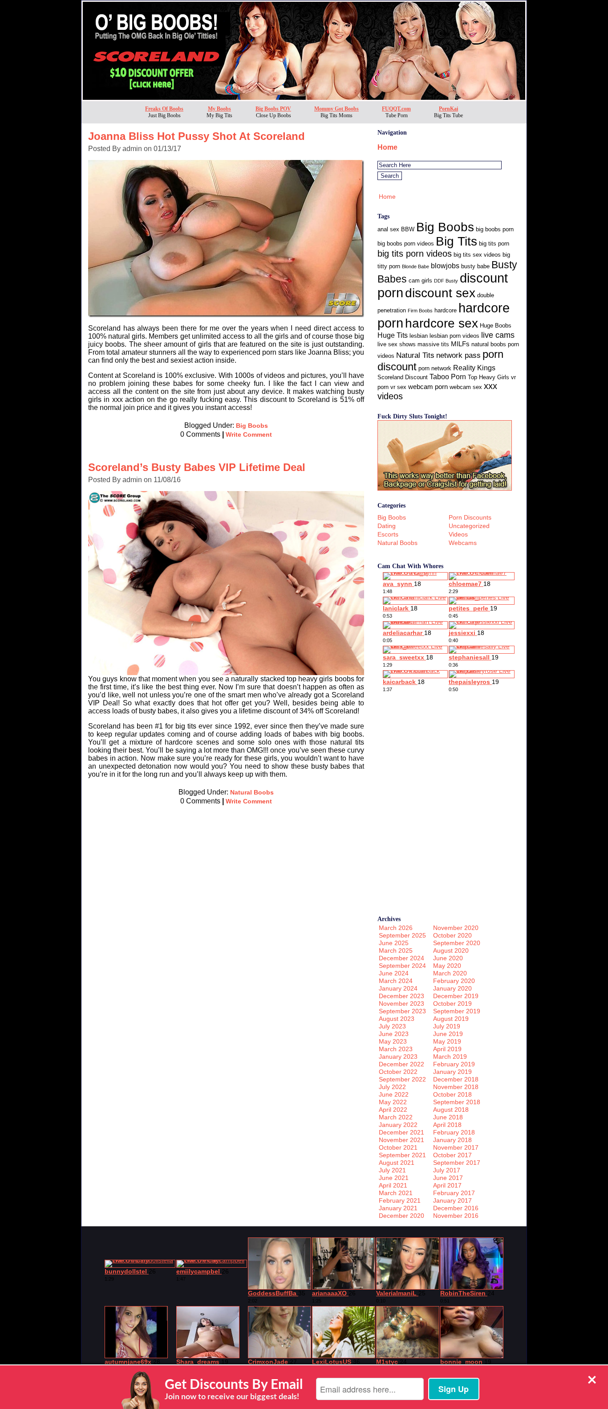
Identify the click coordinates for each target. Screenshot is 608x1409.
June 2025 (394, 942)
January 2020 (452, 988)
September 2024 (402, 965)
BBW (407, 229)
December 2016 (455, 1208)
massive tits (433, 344)
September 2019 (456, 1011)
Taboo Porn (448, 377)
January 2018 (452, 1139)
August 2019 (451, 1018)
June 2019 (448, 1033)
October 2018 (452, 1094)
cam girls (420, 280)
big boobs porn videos (405, 243)
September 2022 (402, 1079)
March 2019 (450, 1056)
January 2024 (398, 988)
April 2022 (393, 1109)
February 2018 (454, 1132)
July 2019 (446, 1026)
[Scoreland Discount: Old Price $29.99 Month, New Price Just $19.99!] (304, 98)
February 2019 (454, 1064)
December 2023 (401, 995)
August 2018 (451, 1109)
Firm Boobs (420, 310)
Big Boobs (252, 425)
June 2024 (394, 973)
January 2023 (398, 1056)
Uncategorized (469, 525)
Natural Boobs (252, 792)
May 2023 (393, 1041)
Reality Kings (474, 368)
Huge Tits (392, 335)
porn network (434, 368)
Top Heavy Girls (488, 377)
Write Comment (249, 434)
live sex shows (396, 344)
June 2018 (448, 1117)
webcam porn (428, 386)
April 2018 (447, 1124)
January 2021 (398, 1208)
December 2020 (401, 1215)
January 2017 (452, 1200)
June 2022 (394, 1094)
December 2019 (455, 995)
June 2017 (448, 1177)
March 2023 (396, 1049)
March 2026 (396, 927)
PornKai (448, 109)
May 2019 (447, 1041)
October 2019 (452, 1003)
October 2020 (452, 935)
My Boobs (219, 109)
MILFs (460, 344)
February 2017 (454, 1192)
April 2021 (393, 1185)
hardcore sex (441, 323)
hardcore (445, 310)
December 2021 (401, 1132)
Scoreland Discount (402, 377)
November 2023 (401, 1003)
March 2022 (396, 1117)
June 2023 (394, 1033)
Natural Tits (415, 355)
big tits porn (494, 243)
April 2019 (447, 1049)
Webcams (463, 542)
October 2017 (452, 1155)
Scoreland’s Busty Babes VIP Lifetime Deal (196, 467)
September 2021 (402, 1155)
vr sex (398, 387)
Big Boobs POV (273, 109)
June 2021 (394, 1177)
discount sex (440, 293)
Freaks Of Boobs (164, 109)
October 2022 (398, 1071)
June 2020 (448, 958)
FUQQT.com (396, 109)
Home (387, 147)
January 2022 (398, 1124)
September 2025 (402, 935)
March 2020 (450, 973)
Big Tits (456, 241)
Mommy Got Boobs (336, 109)
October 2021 (398, 1147)
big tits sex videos (477, 254)
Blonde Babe (415, 266)
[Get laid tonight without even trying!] (444, 488)
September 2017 (456, 1162)
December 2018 (455, 1079)
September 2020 (456, 942)
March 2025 (396, 950)
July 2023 (392, 1026)
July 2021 (392, 1170)
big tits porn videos (414, 253)
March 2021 (396, 1192)
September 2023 (402, 1011)
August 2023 (396, 1018)
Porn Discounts (470, 517)
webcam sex (466, 387)
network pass (458, 355)
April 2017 (447, 1185)
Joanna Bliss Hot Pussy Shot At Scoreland (196, 136)
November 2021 (401, 1139)
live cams (498, 335)
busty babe (475, 266)
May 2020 (447, 965)
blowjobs (445, 266)
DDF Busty (446, 280)
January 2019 (452, 1071)
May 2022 (393, 1102)
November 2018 (455, 1086)
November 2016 (455, 1215)
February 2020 (454, 980)
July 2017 (446, 1170)
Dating (386, 525)
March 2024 (396, 980)
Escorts (387, 534)
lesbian (418, 335)
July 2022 (392, 1086)
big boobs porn (495, 229)
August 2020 (451, 950)
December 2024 (401, 958)
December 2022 (401, 1064)
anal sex (388, 229)
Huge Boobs (495, 325)
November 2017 (455, 1147)
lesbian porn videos (454, 335)
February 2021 (400, 1200)
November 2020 (455, 927)
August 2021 (396, 1162)
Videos (458, 534)
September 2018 (456, 1102)
